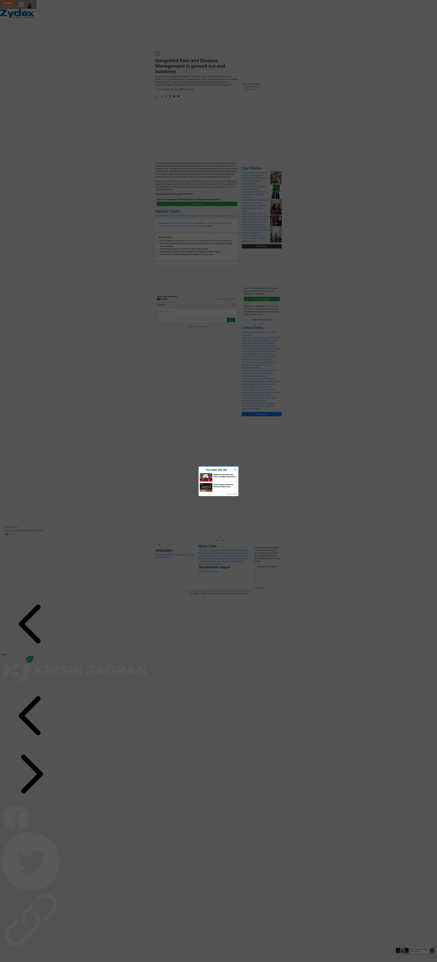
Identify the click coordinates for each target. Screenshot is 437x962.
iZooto (235, 494)
